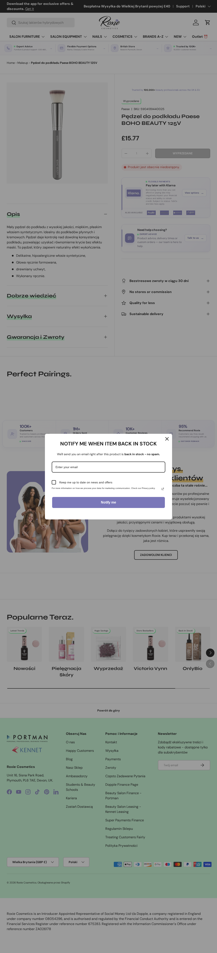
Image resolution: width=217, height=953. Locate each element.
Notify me (108, 502)
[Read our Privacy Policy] (162, 488)
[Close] (167, 439)
